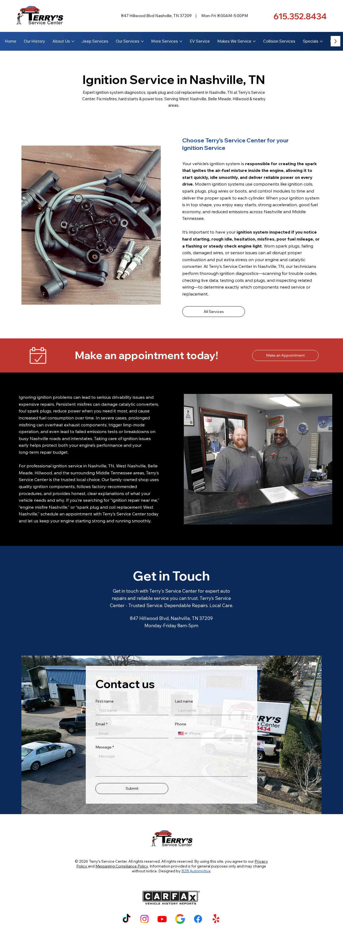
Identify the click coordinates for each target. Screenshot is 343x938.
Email (101, 724)
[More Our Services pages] (142, 41)
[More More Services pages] (181, 41)
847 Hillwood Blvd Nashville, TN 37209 (156, 15)
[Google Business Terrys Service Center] (180, 919)
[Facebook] (198, 919)
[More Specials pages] (321, 41)
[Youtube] (162, 919)
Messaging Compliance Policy (121, 866)
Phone (180, 724)
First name (104, 701)
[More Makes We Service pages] (254, 41)
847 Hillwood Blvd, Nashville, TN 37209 (171, 618)
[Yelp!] (216, 919)
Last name (184, 701)
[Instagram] (144, 919)
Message (104, 747)
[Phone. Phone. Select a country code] (183, 733)
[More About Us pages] (73, 41)
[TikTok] (126, 919)
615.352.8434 (300, 16)
